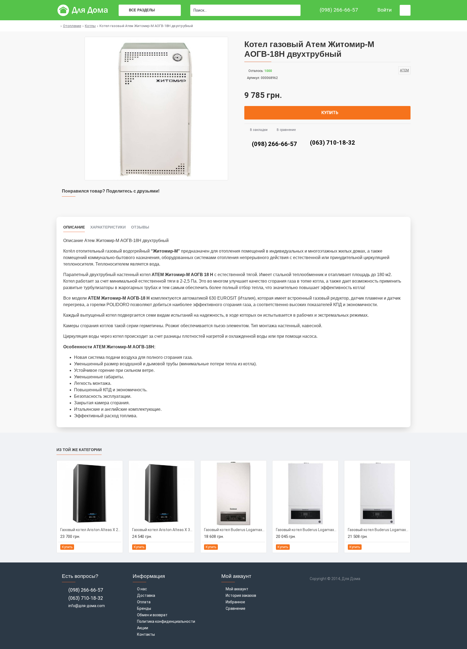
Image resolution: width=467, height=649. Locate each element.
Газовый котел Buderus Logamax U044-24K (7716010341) (234, 530)
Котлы (90, 26)
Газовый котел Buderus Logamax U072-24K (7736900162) (378, 530)
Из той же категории (79, 450)
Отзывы (140, 227)
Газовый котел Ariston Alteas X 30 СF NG (162, 530)
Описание (74, 227)
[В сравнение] (117, 547)
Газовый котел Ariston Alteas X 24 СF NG (90, 530)
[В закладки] (110, 547)
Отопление (72, 26)
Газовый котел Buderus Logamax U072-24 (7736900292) (306, 530)
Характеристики (108, 227)
